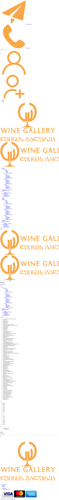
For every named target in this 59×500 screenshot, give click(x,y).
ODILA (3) (4, 372)
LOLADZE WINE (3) (6, 362)
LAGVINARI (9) (5, 357)
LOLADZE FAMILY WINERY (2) (8, 361)
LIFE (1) (4, 360)
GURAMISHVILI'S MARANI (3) (8, 349)
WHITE (7, 171)
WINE (3, 168)
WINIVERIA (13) (5, 399)
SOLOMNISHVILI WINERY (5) (8, 385)
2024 (4, 424)
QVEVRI (5, 169)
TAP (3, 191)
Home (3, 197)
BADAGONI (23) (6, 326)
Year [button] (1, 401)
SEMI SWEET (8, 176)
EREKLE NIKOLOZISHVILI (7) (8, 340)
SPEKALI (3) (5, 386)
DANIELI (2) (5, 337)
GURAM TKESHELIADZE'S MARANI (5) (10, 348)
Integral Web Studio (13, 498)
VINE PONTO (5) (6, 395)
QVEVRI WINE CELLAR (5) (7, 377)
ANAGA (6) (5, 319)
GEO (3, 101)
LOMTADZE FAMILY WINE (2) (8, 363)
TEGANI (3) (5, 389)
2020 (4, 420)
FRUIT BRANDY (7, 195)
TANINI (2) (5, 387)
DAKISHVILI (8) (5, 336)
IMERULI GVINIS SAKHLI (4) (8, 351)
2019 (4, 403)
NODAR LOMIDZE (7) (6, 370)
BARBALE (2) (5, 328)
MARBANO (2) (5, 366)
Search (10, 280)
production (3, 284)
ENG (3, 99)
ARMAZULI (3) (5, 321)
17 (3, 415)
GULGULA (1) (5, 347)
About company (4, 484)
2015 (4, 406)
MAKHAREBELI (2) (6, 364)
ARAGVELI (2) (5, 320)
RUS (3, 100)
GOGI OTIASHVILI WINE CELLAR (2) (9, 344)
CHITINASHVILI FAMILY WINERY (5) (9, 333)
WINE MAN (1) (5, 398)
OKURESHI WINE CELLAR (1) (8, 373)
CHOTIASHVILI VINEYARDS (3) (8, 335)
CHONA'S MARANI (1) (7, 334)
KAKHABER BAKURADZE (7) (8, 352)
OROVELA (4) (5, 375)
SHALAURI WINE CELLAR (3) (8, 381)
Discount (3, 198)
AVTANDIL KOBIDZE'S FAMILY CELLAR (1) (10, 325)
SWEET (7, 182)
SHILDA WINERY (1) (6, 384)
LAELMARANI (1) (6, 356)
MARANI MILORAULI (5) (7, 365)
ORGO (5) (4, 374)
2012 (4, 410)
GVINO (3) (5, 350)
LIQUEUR (5, 194)
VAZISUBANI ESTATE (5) (7, 393)
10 (3, 418)
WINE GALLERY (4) (6, 397)
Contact (3, 486)
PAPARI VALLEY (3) (6, 376)
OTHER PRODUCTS (5, 196)
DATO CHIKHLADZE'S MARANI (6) (9, 338)
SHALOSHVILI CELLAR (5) (7, 382)
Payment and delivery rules (6, 489)
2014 (4, 407)
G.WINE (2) (5, 341)
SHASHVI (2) (5, 383)
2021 (4, 421)
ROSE (7, 172)
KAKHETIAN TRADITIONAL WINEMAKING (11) (11, 353)
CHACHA (3, 189)
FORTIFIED (8, 177)
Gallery (3, 485)
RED (6, 170)
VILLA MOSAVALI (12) (7, 394)
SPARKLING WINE (9, 183)
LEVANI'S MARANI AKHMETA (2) (8, 359)
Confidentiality (4, 488)
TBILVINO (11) (5, 388)
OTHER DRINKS (5, 193)
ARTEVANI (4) (5, 322)
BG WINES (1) (5, 329)
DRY (6, 174)
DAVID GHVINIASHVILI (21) (8, 339)
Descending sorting (6, 428)
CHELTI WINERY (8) (6, 332)
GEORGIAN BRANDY (6, 190)
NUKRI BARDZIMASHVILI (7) (8, 371)
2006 (4, 411)
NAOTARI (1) (5, 369)
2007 (4, 409)
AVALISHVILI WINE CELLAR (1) (8, 324)
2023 (4, 423)
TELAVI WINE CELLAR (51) (7, 390)
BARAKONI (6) (5, 327)
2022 (4, 422)
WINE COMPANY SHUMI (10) (8, 396)
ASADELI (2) (5, 323)
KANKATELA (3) (6, 354)
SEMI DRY (7, 175)
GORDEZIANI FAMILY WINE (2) (8, 345)
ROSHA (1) (5, 378)
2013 (4, 408)
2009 (4, 419)
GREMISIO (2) (5, 346)
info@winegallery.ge (29, 24)
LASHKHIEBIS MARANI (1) (7, 358)
